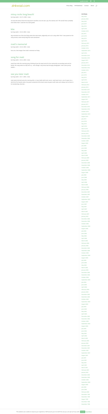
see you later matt (20, 74)
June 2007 (84, 204)
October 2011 (85, 94)
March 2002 (85, 338)
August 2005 (85, 258)
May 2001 (84, 362)
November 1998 (86, 404)
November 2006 (86, 221)
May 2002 (84, 333)
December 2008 (86, 162)
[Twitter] (94, 1)
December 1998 (86, 401)
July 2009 (84, 145)
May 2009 (84, 150)
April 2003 (84, 314)
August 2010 (85, 116)
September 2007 (86, 199)
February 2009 (85, 158)
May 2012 (84, 77)
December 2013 (86, 55)
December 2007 (86, 192)
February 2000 (85, 392)
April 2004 (84, 287)
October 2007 (85, 197)
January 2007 (85, 216)
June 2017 (84, 23)
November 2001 (86, 348)
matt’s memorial (19, 44)
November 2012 (86, 67)
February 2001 (85, 370)
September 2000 (86, 382)
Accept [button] (82, 411)
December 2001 (86, 345)
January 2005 (85, 270)
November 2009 (86, 138)
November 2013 (86, 58)
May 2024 (84, 16)
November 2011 (86, 92)
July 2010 (84, 119)
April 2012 (84, 80)
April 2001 (84, 365)
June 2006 (84, 233)
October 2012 (85, 70)
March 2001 (85, 367)
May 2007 (84, 206)
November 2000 (86, 377)
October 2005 (85, 253)
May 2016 (84, 26)
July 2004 (84, 282)
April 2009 (84, 153)
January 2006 (85, 245)
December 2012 (86, 65)
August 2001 (85, 355)
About (92, 5)
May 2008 (84, 180)
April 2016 (84, 28)
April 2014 (84, 53)
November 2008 (86, 165)
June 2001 (84, 360)
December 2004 (86, 272)
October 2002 (85, 321)
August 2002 (85, 326)
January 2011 (85, 104)
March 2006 (85, 240)
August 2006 (85, 228)
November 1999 (86, 397)
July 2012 (84, 72)
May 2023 (84, 21)
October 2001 (85, 350)
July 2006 (84, 231)
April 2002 (84, 336)
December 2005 (86, 248)
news (29, 17)
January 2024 (85, 19)
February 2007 (85, 214)
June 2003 (84, 309)
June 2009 (84, 148)
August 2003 (85, 304)
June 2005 (84, 262)
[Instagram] (90, 1)
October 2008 (85, 167)
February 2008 (85, 187)
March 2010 (85, 128)
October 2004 (85, 277)
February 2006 (85, 243)
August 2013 (85, 60)
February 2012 (85, 84)
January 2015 (85, 45)
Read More (88, 411)
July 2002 (84, 328)
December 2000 (86, 375)
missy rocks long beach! (22, 14)
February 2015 (85, 43)
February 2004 (85, 289)
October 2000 (85, 380)
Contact (86, 5)
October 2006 (85, 223)
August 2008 (85, 172)
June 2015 (84, 36)
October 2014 (85, 48)
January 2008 (85, 189)
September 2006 (86, 226)
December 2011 (86, 89)
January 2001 (85, 372)
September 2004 (86, 280)
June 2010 (84, 121)
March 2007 (85, 211)
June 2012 (84, 75)
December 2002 (86, 316)
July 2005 (84, 260)
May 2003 (84, 311)
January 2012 (85, 87)
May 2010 (84, 123)
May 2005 (84, 265)
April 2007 (84, 209)
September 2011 (86, 97)
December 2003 (86, 294)
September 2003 (86, 301)
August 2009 (85, 143)
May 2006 (84, 236)
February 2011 (85, 102)
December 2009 (86, 136)
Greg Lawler (15, 17)
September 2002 (86, 323)
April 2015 (84, 41)
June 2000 (84, 389)
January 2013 (85, 62)
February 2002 (85, 340)
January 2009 (85, 160)
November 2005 (86, 250)
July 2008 (84, 175)
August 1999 (85, 399)
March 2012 (85, 82)
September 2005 (86, 255)
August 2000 (85, 384)
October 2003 (85, 299)
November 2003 (86, 297)
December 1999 (86, 394)
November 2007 (86, 194)
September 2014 (86, 50)
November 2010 (86, 109)
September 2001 (86, 353)
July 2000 (84, 387)
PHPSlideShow (78, 5)
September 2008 (86, 170)
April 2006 (84, 238)
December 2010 (86, 106)
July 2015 (84, 33)
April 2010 (84, 126)
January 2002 (85, 343)
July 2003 (84, 306)
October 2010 (85, 111)
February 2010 (85, 131)
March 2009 (85, 155)
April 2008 (84, 182)
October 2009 (85, 141)
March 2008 (85, 184)
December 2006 (86, 219)
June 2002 (84, 331)
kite (12, 29)
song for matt (17, 57)
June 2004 (84, 284)
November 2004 (86, 275)
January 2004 (85, 292)
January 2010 (85, 133)
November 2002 (86, 319)
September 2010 (86, 114)
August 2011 (85, 99)
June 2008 (84, 177)
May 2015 (84, 38)
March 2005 (85, 267)
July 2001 (84, 358)
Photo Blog (69, 5)
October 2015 (85, 31)
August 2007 (85, 202)
